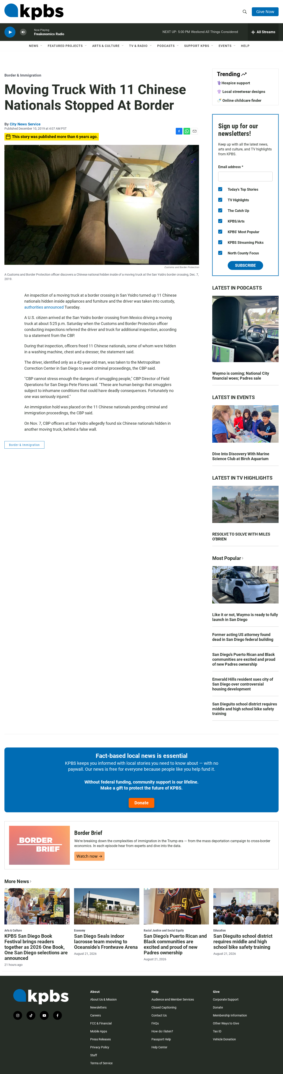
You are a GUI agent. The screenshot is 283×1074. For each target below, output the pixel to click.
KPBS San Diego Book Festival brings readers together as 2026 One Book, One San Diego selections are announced (36, 947)
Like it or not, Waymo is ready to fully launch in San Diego (245, 617)
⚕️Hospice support (233, 83)
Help (245, 46)
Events (225, 46)
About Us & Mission (103, 999)
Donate (141, 802)
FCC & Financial (101, 1023)
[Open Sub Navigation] (41, 46)
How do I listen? (162, 1031)
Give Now (265, 11)
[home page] (33, 12)
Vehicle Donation (224, 1039)
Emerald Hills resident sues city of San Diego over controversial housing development (242, 684)
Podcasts (166, 46)
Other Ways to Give (226, 1023)
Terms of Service (101, 1063)
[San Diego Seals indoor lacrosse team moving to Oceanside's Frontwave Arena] (106, 906)
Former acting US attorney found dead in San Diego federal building (242, 637)
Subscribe (245, 265)
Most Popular (226, 558)
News (33, 46)
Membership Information (230, 1015)
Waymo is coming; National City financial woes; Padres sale (240, 375)
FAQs (155, 1023)
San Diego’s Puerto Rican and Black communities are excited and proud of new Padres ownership (243, 659)
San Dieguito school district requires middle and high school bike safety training (244, 709)
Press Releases (100, 1039)
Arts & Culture (106, 46)
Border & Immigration (22, 75)
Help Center (159, 1047)
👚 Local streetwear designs (241, 91)
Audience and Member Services (172, 999)
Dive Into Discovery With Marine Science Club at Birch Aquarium (240, 456)
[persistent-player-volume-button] (23, 32)
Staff (93, 1055)
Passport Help (161, 1039)
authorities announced (44, 307)
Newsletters (98, 1007)
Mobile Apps (98, 1031)
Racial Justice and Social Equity (164, 930)
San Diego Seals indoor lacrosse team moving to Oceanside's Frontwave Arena (106, 941)
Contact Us (159, 1015)
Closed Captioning (163, 1007)
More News (16, 881)
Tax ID (217, 1031)
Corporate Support (226, 999)
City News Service (25, 124)
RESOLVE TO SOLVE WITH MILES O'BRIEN (241, 536)
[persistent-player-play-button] (10, 32)
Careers (95, 1015)
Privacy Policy (99, 1047)
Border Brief (88, 833)
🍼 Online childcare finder (239, 100)
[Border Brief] (39, 845)
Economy (79, 930)
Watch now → (89, 856)
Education (219, 930)
